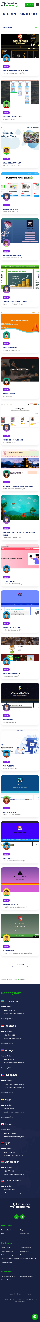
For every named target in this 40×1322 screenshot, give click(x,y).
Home (3, 979)
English (19, 1294)
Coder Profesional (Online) (10, 1259)
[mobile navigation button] (37, 4)
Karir (2, 1234)
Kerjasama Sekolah (26, 1276)
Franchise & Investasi (8, 1276)
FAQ (21, 1230)
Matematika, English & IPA (28, 1259)
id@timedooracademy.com (13, 1038)
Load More (20, 965)
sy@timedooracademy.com (13, 1155)
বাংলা (25, 1294)
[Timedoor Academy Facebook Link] (22, 1216)
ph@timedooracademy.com (14, 1087)
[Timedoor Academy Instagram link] (16, 1216)
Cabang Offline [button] (7, 1019)
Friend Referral (6, 1280)
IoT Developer (24, 1251)
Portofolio (13, 979)
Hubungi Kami (24, 1234)
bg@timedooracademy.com (14, 1174)
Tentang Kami (6, 1230)
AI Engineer (23, 1255)
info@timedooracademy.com (14, 1137)
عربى (29, 1294)
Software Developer (8, 1255)
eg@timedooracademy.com (14, 1014)
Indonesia (12, 1294)
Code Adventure (25, 1248)
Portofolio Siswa (6, 1262)
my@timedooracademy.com (14, 1063)
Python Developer (7, 1251)
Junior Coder (5, 1248)
